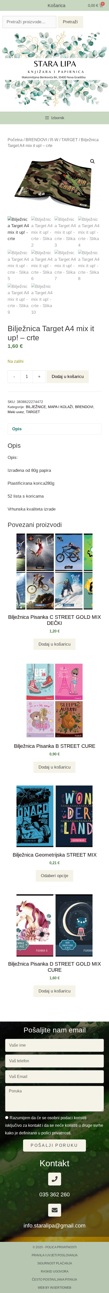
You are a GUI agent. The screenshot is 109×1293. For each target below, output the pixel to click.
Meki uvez (16, 412)
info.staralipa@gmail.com (54, 1225)
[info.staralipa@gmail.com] (54, 1210)
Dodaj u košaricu (68, 376)
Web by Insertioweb (54, 1287)
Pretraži (70, 21)
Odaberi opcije (54, 875)
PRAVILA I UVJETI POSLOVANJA (55, 1255)
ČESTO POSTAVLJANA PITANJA (54, 1279)
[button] (92, 161)
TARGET (69, 140)
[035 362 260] (54, 1179)
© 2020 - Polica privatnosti (55, 1247)
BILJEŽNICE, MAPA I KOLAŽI (49, 407)
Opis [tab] (17, 429)
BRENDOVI (36, 140)
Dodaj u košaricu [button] (54, 644)
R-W (54, 140)
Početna (15, 140)
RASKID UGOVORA (54, 1271)
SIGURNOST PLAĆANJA (54, 1263)
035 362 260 (54, 1194)
